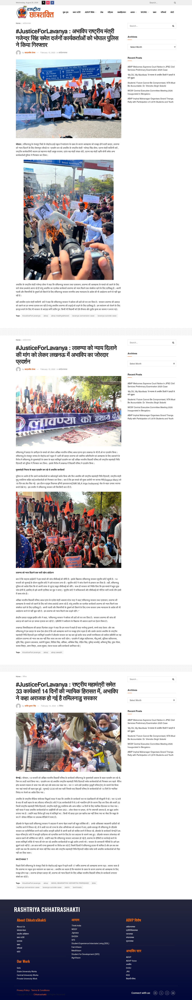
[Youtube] (173, 993)
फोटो (172, 12)
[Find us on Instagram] (48, 2)
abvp (46, 315)
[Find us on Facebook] (52, 2)
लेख (101, 12)
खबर (154, 12)
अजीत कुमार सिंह (30, 705)
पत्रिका (110, 12)
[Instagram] (167, 993)
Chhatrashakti (40, 994)
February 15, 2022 (47, 52)
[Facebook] (155, 993)
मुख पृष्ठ (65, 12)
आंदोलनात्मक (27, 23)
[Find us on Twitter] (43, 2)
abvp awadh (56, 652)
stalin (67, 887)
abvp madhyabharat (60, 315)
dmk (94, 883)
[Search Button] (174, 2)
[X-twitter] (161, 993)
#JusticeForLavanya (31, 315)
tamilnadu (77, 887)
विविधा (25, 676)
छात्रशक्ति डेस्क (30, 52)
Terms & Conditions (40, 990)
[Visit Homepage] (35, 12)
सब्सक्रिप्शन (121, 12)
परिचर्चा (163, 12)
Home (18, 23)
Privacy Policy (23, 990)
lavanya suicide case (107, 315)
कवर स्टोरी (76, 12)
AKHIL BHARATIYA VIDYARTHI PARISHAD (70, 883)
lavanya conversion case (83, 315)
